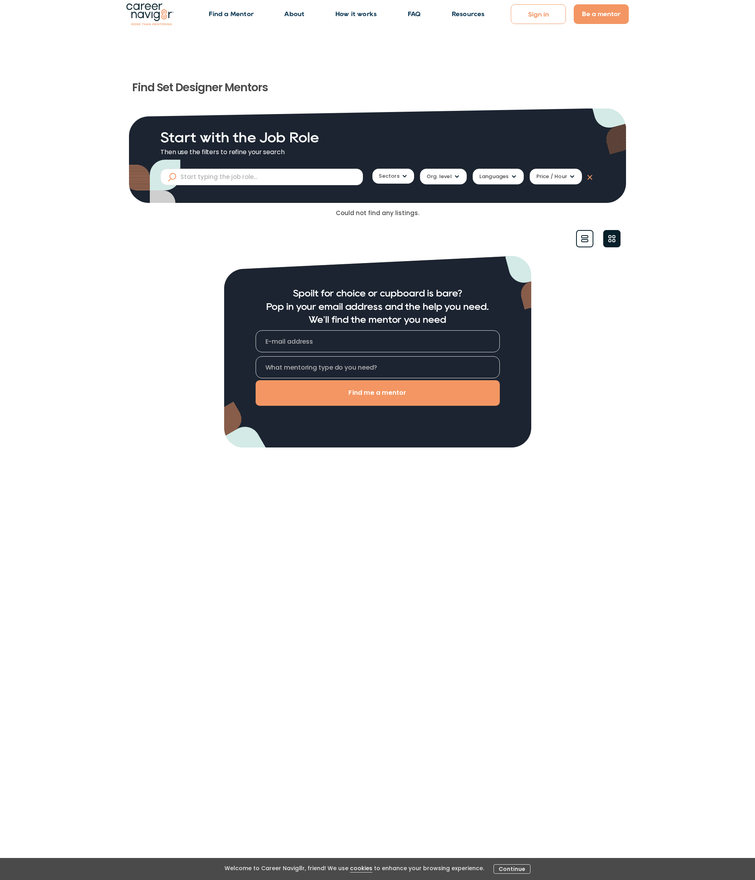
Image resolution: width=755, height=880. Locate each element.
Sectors (389, 176)
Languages (494, 176)
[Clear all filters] (588, 177)
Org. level (439, 176)
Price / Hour (551, 176)
